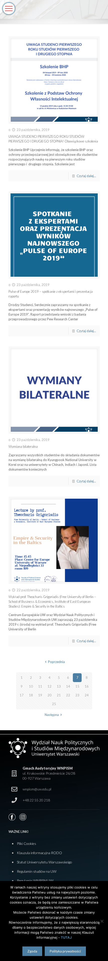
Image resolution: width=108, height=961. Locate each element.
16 (87, 686)
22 (68, 695)
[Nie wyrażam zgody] (101, 921)
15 (77, 686)
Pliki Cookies (26, 843)
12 (49, 686)
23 (77, 695)
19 (40, 695)
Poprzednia (56, 662)
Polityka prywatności (65, 951)
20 (49, 695)
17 (22, 695)
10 (31, 686)
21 (59, 695)
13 (59, 686)
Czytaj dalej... (86, 176)
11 (40, 686)
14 (68, 686)
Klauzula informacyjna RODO (39, 853)
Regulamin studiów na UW (37, 871)
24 (87, 695)
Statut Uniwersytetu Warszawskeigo (44, 862)
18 (31, 695)
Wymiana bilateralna (23, 447)
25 (54, 704)
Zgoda (32, 951)
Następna (52, 715)
